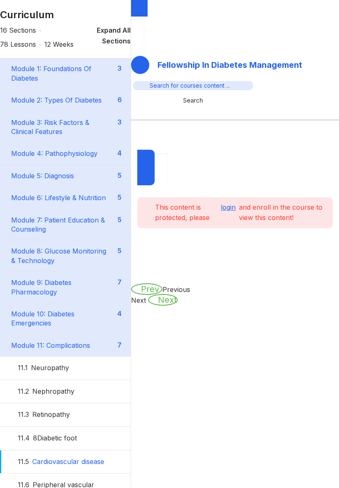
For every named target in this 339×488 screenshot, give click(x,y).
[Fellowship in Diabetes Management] (235, 112)
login (228, 207)
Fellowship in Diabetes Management (230, 65)
